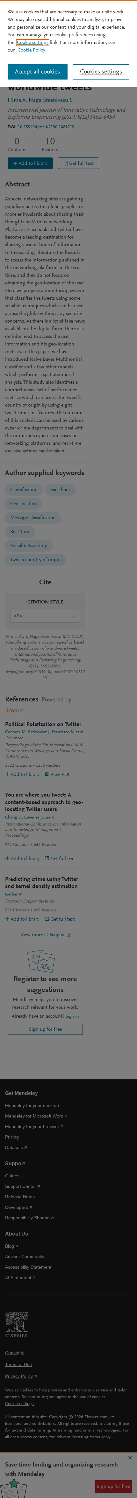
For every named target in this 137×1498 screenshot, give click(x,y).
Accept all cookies (37, 72)
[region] (68, 43)
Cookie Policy (31, 50)
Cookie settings (32, 42)
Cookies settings (101, 72)
